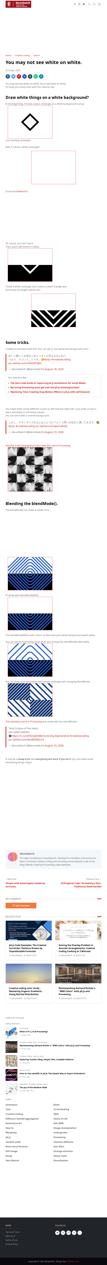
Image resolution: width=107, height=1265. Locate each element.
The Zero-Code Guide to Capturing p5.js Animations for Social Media (48, 383)
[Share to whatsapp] (35, 76)
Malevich (21, 191)
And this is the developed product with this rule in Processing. (38, 445)
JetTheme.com (72, 1261)
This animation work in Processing (24, 721)
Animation (24, 1084)
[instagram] (79, 4)
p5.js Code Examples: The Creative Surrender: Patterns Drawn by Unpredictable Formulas (27, 948)
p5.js (35, 1042)
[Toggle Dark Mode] (89, 4)
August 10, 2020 (54, 745)
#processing (47, 735)
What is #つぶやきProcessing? (34, 1031)
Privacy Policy (12, 1244)
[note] (79, 1233)
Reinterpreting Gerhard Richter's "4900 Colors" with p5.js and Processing (77, 991)
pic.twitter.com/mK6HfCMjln (25, 363)
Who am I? (10, 1236)
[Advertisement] (53, 31)
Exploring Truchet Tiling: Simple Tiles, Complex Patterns (46, 1059)
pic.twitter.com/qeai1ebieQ (51, 426)
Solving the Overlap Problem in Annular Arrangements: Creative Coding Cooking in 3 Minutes (77, 948)
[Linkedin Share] (24, 76)
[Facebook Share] (8, 76)
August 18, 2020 (54, 369)
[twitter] (84, 4)
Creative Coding (26, 1042)
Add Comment (22, 905)
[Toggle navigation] (99, 4)
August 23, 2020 (54, 432)
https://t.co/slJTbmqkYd (26, 735)
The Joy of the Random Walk (33, 1087)
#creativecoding (60, 359)
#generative (62, 735)
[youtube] (63, 1233)
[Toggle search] (94, 4)
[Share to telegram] (41, 76)
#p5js (47, 359)
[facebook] (75, 4)
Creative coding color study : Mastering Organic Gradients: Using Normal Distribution (25, 991)
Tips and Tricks (13, 1232)
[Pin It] (19, 76)
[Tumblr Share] (30, 76)
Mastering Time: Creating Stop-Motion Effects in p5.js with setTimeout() (50, 391)
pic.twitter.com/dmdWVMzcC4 (26, 739)
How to (36, 1056)
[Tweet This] (13, 76)
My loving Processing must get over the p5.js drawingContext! (44, 387)
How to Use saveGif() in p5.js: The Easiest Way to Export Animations (52, 1073)
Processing (24, 1028)
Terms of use (12, 1240)
